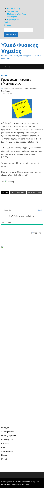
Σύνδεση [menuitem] (7, 22)
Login (40, 210)
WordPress (16, 484)
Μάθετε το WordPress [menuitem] (16, 14)
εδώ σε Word (7, 175)
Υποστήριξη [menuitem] (12, 17)
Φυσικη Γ (5, 75)
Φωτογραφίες (7, 451)
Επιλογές (5, 428)
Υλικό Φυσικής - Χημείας (28, 481)
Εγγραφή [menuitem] (7, 25)
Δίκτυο (4, 447)
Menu (7, 67)
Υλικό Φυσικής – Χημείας (21, 48)
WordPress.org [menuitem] (13, 8)
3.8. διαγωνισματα (18, 192)
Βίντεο (4, 455)
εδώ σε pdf (23, 175)
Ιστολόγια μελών (8, 435)
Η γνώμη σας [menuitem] (13, 19)
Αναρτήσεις (6, 443)
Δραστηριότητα (7, 431)
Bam (27, 484)
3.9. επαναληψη (34, 192)
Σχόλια (4, 459)
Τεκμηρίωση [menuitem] (12, 11)
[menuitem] (24, 32)
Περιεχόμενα (7, 439)
